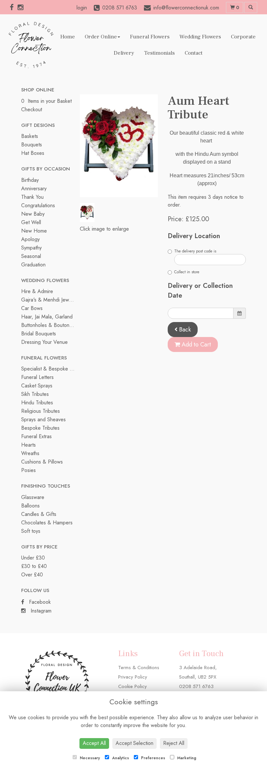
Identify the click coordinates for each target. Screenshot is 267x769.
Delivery (124, 53)
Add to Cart (195, 344)
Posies (28, 470)
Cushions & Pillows (42, 461)
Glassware (32, 497)
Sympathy (31, 247)
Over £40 (32, 574)
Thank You (32, 197)
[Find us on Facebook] (14, 7)
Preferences (152, 758)
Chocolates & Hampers (47, 522)
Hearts (28, 445)
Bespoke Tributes (40, 428)
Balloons (30, 505)
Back (184, 329)
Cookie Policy (132, 686)
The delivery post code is (195, 251)
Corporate (243, 36)
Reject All (173, 743)
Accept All (94, 743)
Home (67, 36)
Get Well (31, 222)
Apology (30, 239)
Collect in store (186, 272)
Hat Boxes (32, 153)
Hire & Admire (37, 291)
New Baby (33, 214)
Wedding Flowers (200, 36)
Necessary (89, 758)
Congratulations (38, 205)
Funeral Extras (36, 436)
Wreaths (30, 453)
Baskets (29, 136)
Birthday (30, 180)
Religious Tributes (40, 411)
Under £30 (33, 557)
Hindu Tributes (37, 402)
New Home (34, 231)
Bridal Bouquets (38, 333)
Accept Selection (134, 743)
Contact (194, 53)
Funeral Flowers (150, 36)
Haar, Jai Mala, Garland (47, 316)
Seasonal (31, 256)
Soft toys (30, 531)
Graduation (33, 264)
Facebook (39, 602)
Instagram (40, 610)
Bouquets (31, 144)
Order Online (101, 36)
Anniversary (34, 188)
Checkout (31, 109)
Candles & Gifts (38, 514)
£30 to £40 (34, 566)
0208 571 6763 (196, 686)
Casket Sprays (36, 385)
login (82, 7)
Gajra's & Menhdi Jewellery (51, 300)
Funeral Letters (37, 377)
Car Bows (32, 308)
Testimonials (159, 53)
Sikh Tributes (35, 394)
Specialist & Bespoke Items (51, 368)
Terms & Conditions (138, 667)
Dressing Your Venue (44, 342)
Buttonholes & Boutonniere (50, 325)
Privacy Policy (132, 677)
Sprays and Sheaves (43, 419)
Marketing (186, 758)
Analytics (120, 758)
